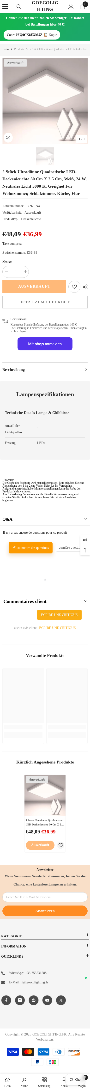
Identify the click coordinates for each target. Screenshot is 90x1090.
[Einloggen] (71, 6)
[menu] (5, 6)
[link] (74, 287)
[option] (45, 101)
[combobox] (71, 548)
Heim (5, 49)
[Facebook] (6, 1000)
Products (19, 49)
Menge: (7, 261)
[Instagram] (20, 1000)
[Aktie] (84, 287)
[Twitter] (61, 1000)
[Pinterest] (34, 1000)
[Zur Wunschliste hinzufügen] (60, 845)
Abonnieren (45, 911)
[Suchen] (19, 7)
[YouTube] (47, 1000)
